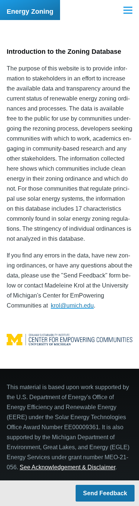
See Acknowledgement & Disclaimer (67, 467)
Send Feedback (105, 493)
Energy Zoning (30, 11)
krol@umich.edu (72, 305)
